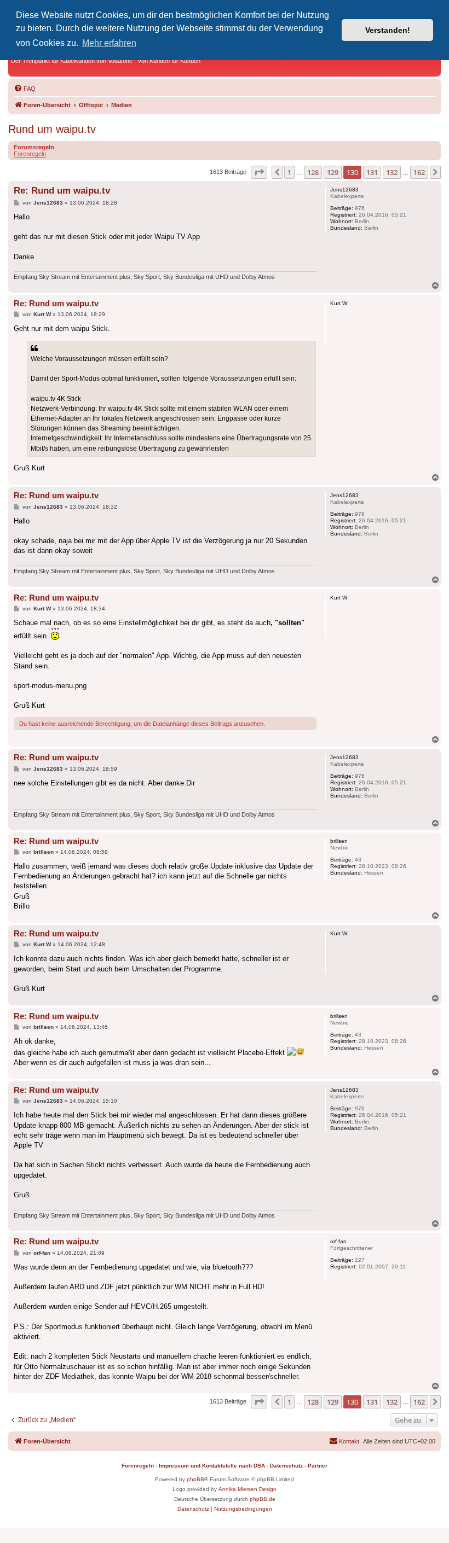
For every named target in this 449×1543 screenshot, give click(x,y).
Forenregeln (30, 153)
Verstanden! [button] (387, 30)
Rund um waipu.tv (52, 129)
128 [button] (313, 172)
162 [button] (419, 172)
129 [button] (332, 172)
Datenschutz (286, 1466)
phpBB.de (262, 1499)
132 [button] (392, 172)
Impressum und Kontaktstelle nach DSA (212, 1466)
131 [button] (372, 172)
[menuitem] (25, 88)
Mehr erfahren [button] (109, 43)
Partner (317, 1466)
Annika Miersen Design (247, 1489)
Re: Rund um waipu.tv (62, 190)
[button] (259, 172)
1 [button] (289, 172)
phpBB (195, 1479)
